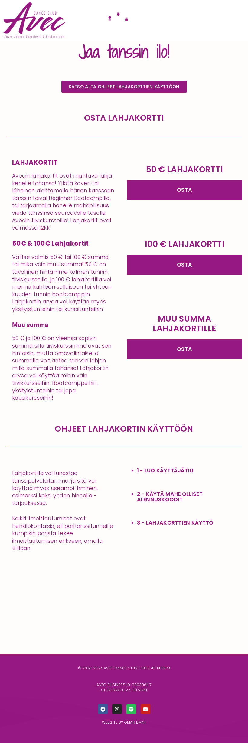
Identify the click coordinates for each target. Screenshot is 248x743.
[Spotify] (131, 709)
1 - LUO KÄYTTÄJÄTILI (165, 470)
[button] (184, 470)
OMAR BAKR (135, 722)
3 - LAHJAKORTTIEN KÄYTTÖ (175, 522)
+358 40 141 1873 (155, 668)
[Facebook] (103, 709)
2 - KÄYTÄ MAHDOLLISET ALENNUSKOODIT (170, 496)
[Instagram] (117, 709)
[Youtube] (145, 709)
